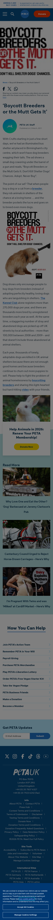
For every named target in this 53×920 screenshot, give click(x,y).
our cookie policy (26, 899)
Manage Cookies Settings (25, 915)
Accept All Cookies (25, 907)
